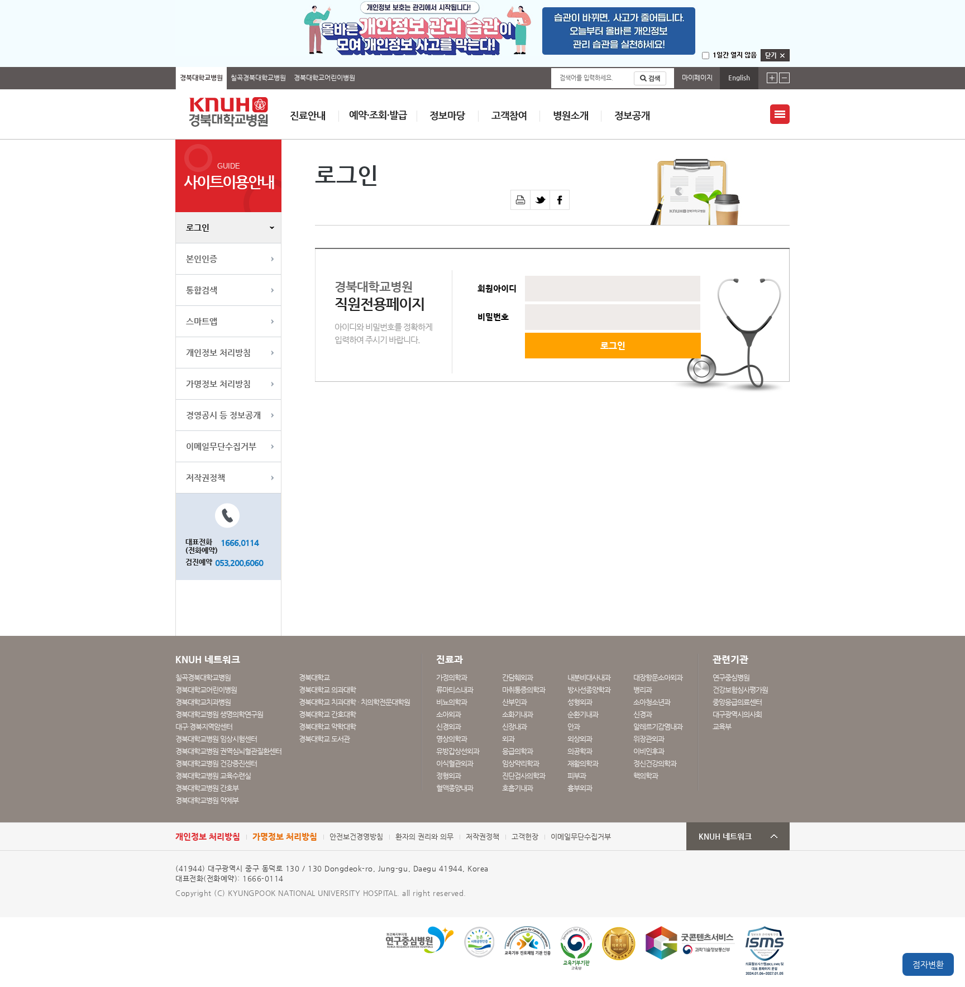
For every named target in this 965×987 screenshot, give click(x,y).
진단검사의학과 (523, 776)
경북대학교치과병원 (203, 702)
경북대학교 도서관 (324, 739)
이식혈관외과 (454, 763)
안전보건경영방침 (356, 836)
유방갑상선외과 (457, 751)
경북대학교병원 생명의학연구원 (219, 714)
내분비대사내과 (588, 677)
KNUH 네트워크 (725, 836)
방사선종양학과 (588, 690)
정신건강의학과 (654, 763)
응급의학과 (517, 751)
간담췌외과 (517, 677)
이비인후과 (648, 751)
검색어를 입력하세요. (586, 78)
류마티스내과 (454, 690)
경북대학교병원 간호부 (206, 788)
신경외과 (448, 726)
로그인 (197, 227)
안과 (573, 726)
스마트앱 (201, 321)
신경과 (642, 714)
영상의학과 (451, 739)
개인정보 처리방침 (218, 352)
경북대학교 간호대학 (327, 714)
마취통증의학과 (523, 690)
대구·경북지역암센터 (203, 726)
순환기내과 (582, 714)
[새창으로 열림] (540, 200)
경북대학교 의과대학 (327, 690)
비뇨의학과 (451, 702)
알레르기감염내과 (657, 726)
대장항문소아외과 (657, 677)
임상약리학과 (520, 763)
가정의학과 (451, 677)
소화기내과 (517, 714)
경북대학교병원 (201, 78)
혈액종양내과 (454, 788)
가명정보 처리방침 (218, 384)
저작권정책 (205, 477)
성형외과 (579, 702)
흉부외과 (579, 788)
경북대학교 (314, 677)
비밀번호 (493, 317)
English (739, 78)
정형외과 (448, 776)
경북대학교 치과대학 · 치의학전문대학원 (354, 702)
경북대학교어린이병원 (324, 78)
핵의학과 (645, 776)
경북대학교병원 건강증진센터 (216, 763)
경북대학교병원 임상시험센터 (216, 739)
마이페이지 (697, 78)
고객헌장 (525, 836)
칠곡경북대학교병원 (258, 78)
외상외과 (579, 739)
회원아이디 (497, 288)
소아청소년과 (651, 702)
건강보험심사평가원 (740, 690)
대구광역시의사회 (737, 714)
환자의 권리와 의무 (424, 836)
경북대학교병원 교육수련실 (213, 776)
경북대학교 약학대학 (327, 726)
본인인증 (201, 258)
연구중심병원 (731, 677)
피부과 (576, 776)
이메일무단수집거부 (221, 446)
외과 (508, 739)
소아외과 (448, 714)
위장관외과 (648, 739)
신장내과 (514, 726)
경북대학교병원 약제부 (206, 800)
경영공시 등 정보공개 (223, 415)
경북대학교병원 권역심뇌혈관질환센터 (228, 751)
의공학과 (579, 751)
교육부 (722, 726)
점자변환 (928, 964)
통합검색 (201, 290)
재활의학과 (582, 763)
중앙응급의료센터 (737, 702)
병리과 (642, 690)
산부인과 (514, 702)
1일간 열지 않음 (735, 55)
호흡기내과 (517, 788)
